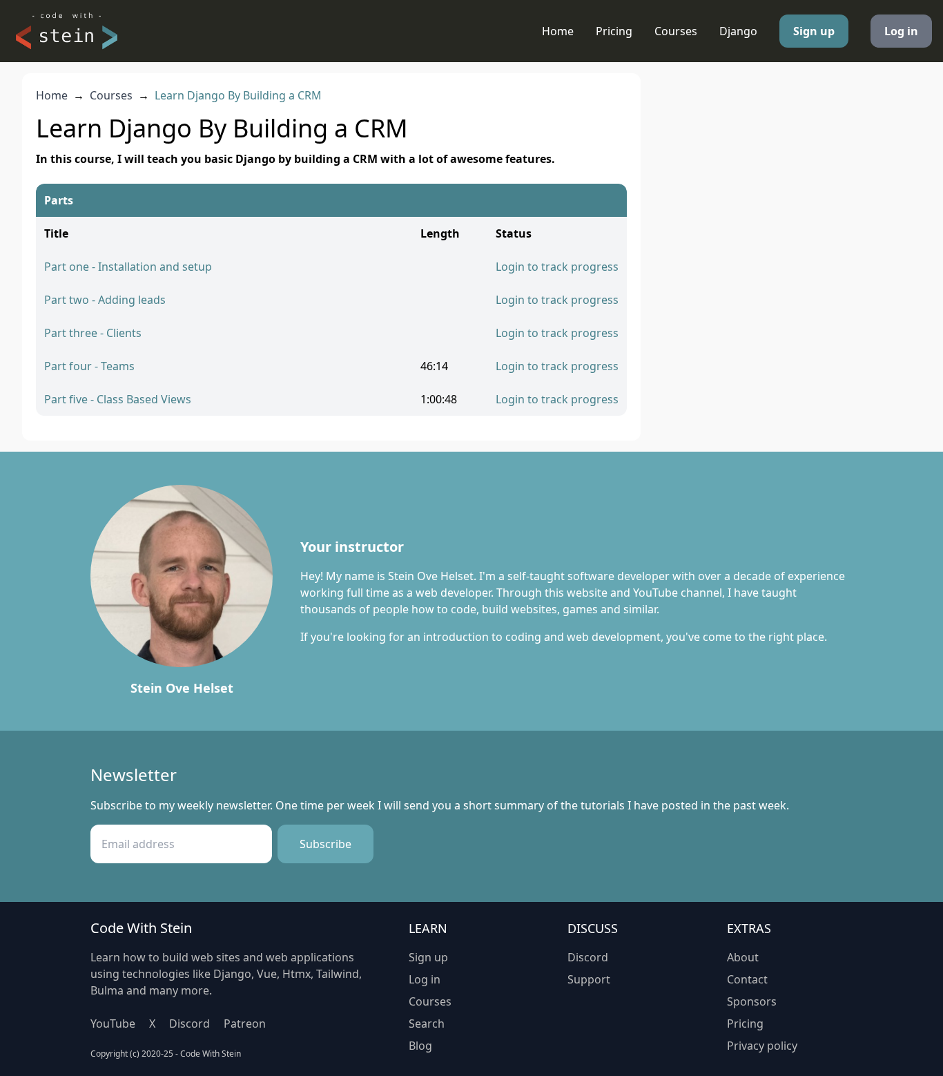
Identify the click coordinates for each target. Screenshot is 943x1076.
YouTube (112, 1023)
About (743, 957)
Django (738, 31)
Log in (901, 31)
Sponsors (752, 1001)
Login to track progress (557, 266)
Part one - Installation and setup (128, 266)
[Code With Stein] (66, 31)
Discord (189, 1023)
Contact (747, 979)
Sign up (814, 31)
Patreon (245, 1023)
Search (427, 1023)
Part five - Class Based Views (117, 399)
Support (588, 979)
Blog (420, 1045)
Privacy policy (762, 1045)
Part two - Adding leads (105, 299)
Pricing (614, 31)
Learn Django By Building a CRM (238, 95)
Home (558, 31)
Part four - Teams (89, 366)
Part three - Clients (93, 332)
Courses (675, 31)
